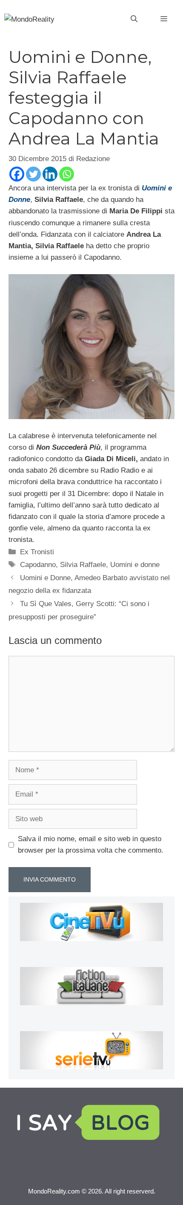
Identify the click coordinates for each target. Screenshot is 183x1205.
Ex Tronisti (37, 552)
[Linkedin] (50, 174)
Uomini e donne (135, 565)
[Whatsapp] (66, 174)
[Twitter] (33, 174)
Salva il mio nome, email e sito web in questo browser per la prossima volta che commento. (90, 844)
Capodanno (38, 565)
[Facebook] (16, 174)
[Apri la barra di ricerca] (134, 19)
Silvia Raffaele (83, 565)
